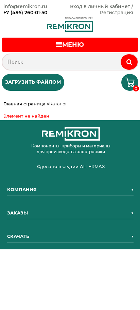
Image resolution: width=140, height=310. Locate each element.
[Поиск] (129, 62)
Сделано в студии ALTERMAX (71, 166)
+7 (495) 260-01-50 (25, 12)
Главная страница (24, 103)
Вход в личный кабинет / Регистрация (101, 9)
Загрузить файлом (33, 82)
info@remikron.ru (25, 6)
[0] (127, 84)
